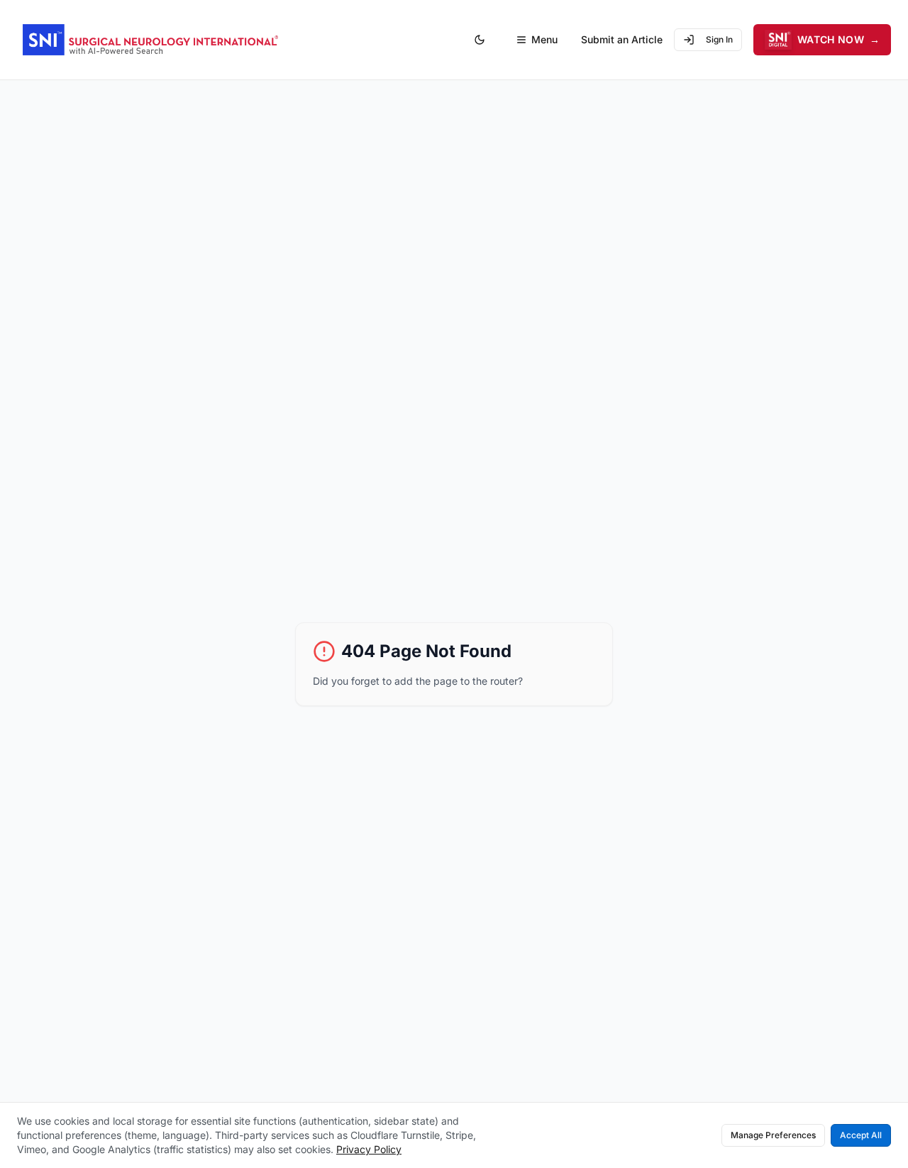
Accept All (861, 1135)
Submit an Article (622, 39)
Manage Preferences (773, 1135)
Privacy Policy (369, 1149)
